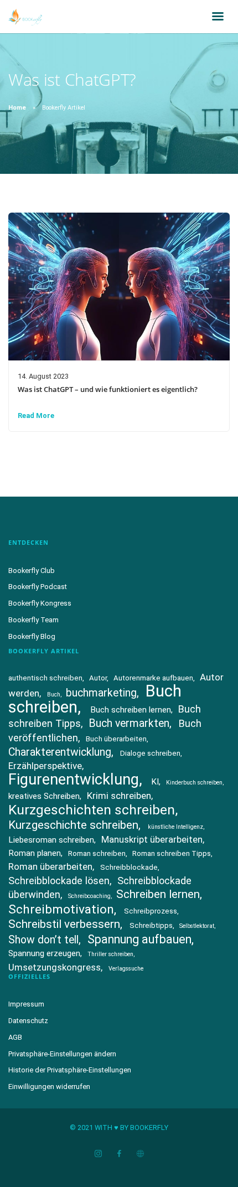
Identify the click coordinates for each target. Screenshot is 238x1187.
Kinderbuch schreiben (194, 782)
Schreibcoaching (89, 896)
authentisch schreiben (45, 678)
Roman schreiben (97, 853)
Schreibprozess (150, 911)
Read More (36, 415)
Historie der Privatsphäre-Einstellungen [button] (69, 1070)
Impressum (26, 1004)
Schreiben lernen (158, 894)
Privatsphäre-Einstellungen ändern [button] (62, 1054)
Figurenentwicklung (73, 779)
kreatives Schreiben (44, 796)
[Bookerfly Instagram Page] (98, 1154)
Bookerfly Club (31, 570)
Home (17, 107)
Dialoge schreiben (150, 753)
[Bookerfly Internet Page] (140, 1154)
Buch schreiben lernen (130, 710)
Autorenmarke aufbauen (153, 678)
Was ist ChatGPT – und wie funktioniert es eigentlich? (108, 389)
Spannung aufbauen (139, 939)
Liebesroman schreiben (51, 840)
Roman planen (34, 853)
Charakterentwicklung (59, 752)
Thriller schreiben (110, 954)
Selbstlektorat (196, 926)
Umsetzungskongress (54, 967)
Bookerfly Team (33, 620)
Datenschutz (28, 1020)
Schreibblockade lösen (59, 880)
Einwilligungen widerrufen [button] (49, 1086)
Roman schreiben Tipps (171, 853)
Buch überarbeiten (116, 739)
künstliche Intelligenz (175, 826)
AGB (15, 1037)
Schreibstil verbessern (64, 924)
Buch (53, 694)
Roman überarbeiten (50, 866)
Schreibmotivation (61, 909)
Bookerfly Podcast (37, 586)
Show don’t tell (43, 939)
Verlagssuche (125, 968)
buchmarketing (101, 693)
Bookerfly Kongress (39, 603)
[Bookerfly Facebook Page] (119, 1154)
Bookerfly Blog (31, 636)
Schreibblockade (129, 867)
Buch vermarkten (129, 723)
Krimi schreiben (119, 795)
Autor (98, 678)
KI (155, 782)
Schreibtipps (151, 925)
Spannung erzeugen (44, 953)
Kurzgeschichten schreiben (91, 810)
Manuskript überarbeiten (152, 839)
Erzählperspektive (45, 765)
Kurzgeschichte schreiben (73, 825)
